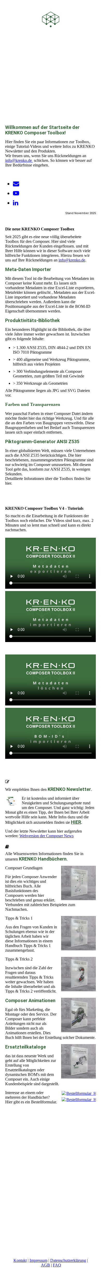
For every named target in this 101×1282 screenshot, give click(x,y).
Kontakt (20, 1260)
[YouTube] (16, 193)
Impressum (38, 1260)
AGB (45, 1265)
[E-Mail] (16, 183)
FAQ (57, 1265)
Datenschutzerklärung (68, 1260)
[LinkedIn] (15, 203)
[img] (50, 19)
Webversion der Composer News (46, 836)
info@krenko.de (19, 160)
